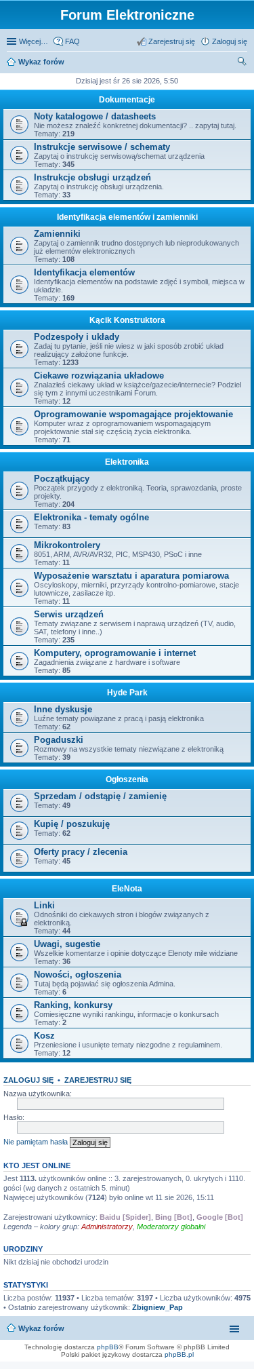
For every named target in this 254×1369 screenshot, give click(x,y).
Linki (44, 905)
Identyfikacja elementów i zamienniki (127, 217)
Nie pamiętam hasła (35, 1142)
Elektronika (127, 462)
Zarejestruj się (97, 1080)
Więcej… (33, 41)
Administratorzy (107, 1226)
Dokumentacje (127, 99)
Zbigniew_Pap (157, 1307)
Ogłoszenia (127, 779)
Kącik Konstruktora (127, 320)
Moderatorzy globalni (171, 1226)
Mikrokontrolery (67, 545)
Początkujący (61, 479)
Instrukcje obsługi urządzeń (92, 177)
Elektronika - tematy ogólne (91, 517)
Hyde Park (127, 692)
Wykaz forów (41, 62)
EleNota (127, 888)
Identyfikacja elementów (84, 272)
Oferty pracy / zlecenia (80, 852)
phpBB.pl (179, 1354)
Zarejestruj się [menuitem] (171, 41)
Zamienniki (57, 234)
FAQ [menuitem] (72, 41)
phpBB (108, 1347)
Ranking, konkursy (73, 1005)
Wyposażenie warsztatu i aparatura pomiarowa (131, 576)
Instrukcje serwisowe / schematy (102, 147)
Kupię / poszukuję (72, 824)
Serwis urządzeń (69, 614)
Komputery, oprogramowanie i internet (115, 653)
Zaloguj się (28, 1080)
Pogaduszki (58, 740)
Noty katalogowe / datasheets (95, 116)
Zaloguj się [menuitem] (229, 41)
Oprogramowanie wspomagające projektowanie (133, 414)
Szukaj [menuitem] (242, 63)
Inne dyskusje (63, 709)
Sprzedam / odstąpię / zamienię (100, 796)
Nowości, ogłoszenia (77, 974)
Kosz (44, 1035)
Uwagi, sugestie (67, 944)
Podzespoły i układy (76, 337)
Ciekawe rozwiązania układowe (99, 375)
